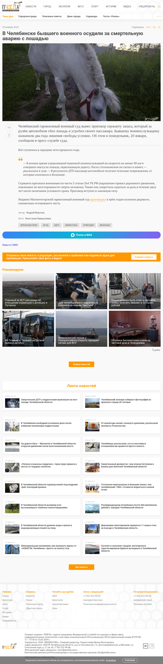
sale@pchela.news (143, 600)
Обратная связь (34, 608)
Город (47, 6)
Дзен (54, 608)
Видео (127, 6)
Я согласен (130, 660)
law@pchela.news (106, 652)
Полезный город (34, 604)
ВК (154, 27)
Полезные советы (52, 16)
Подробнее (111, 660)
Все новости (81, 567)
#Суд (45, 225)
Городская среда (27, 16)
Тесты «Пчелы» (111, 16)
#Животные (71, 225)
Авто (81, 6)
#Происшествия (29, 225)
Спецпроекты (147, 6)
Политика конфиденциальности (99, 604)
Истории (111, 6)
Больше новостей (81, 364)
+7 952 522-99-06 (92, 596)
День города (74, 16)
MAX (148, 27)
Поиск (29, 600)
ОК (159, 27)
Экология (64, 6)
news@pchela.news (93, 600)
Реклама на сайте (143, 604)
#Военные (105, 225)
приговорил (98, 199)
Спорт (95, 6)
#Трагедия (88, 225)
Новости (31, 6)
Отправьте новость (144, 257)
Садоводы (91, 16)
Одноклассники (60, 604)
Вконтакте (57, 600)
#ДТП (56, 225)
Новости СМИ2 (10, 244)
